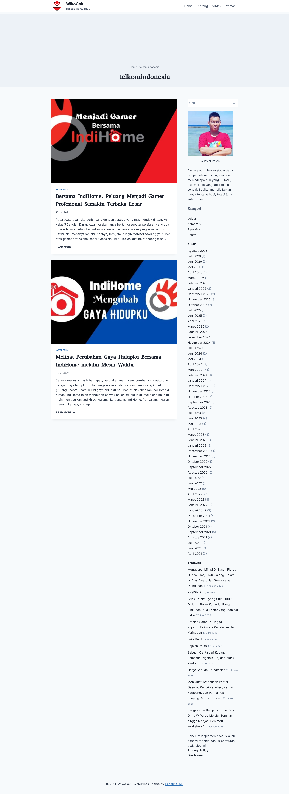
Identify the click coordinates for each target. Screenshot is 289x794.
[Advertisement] (144, 35)
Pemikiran (195, 229)
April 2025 (195, 321)
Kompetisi (62, 189)
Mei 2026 (194, 267)
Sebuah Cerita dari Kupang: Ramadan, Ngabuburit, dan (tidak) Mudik (211, 658)
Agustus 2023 (198, 407)
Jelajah (193, 218)
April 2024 (195, 364)
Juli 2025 (194, 310)
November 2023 (199, 391)
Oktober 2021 (197, 526)
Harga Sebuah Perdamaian (206, 670)
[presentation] (114, 141)
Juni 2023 (195, 418)
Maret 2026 (196, 278)
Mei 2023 (194, 424)
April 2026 (195, 272)
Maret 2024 (196, 370)
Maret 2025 (196, 326)
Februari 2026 (197, 283)
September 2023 (200, 402)
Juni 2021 (194, 548)
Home (188, 6)
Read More (65, 246)
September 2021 (199, 532)
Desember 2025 (199, 294)
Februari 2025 (197, 332)
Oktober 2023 (197, 397)
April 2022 (195, 494)
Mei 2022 (194, 489)
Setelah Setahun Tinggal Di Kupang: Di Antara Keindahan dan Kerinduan (211, 627)
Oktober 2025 (197, 305)
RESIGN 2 (194, 592)
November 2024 (199, 342)
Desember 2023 (199, 386)
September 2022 (199, 467)
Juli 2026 (194, 256)
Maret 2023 (196, 434)
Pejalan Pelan (197, 646)
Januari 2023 (197, 445)
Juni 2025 (195, 315)
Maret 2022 (196, 499)
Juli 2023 (194, 413)
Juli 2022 (194, 478)
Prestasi (230, 6)
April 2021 (195, 553)
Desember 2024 (199, 337)
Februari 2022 (197, 505)
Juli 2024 (194, 348)
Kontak (216, 6)
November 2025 (199, 299)
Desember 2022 (199, 451)
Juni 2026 (195, 261)
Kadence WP (174, 784)
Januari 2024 (197, 380)
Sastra (192, 235)
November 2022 (199, 456)
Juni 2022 (195, 483)
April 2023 (195, 429)
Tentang (202, 6)
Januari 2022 (197, 510)
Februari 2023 (198, 440)
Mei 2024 (194, 359)
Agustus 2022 (197, 472)
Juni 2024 (195, 353)
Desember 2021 (199, 516)
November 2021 (199, 521)
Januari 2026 (197, 288)
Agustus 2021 (197, 537)
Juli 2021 (194, 543)
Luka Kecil (195, 639)
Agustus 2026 (197, 251)
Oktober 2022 (197, 461)
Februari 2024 (198, 375)
